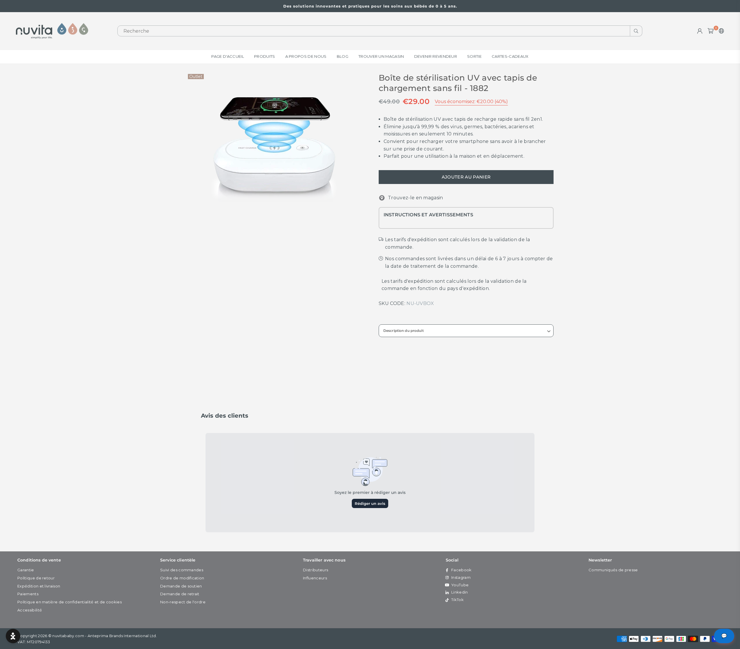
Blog (342, 56)
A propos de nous (306, 56)
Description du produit (403, 330)
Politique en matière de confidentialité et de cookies (69, 602)
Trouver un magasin (381, 56)
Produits (264, 56)
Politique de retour (36, 578)
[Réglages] (720, 31)
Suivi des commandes (181, 570)
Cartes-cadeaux (510, 56)
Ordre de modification (182, 578)
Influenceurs (315, 578)
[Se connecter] (700, 31)
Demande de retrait (179, 594)
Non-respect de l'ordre (183, 602)
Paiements (27, 594)
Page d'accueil (227, 56)
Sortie (474, 56)
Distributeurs (315, 570)
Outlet (195, 76)
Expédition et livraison (38, 586)
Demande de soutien (181, 586)
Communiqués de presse (613, 570)
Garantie (25, 570)
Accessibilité (29, 610)
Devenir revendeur (435, 56)
